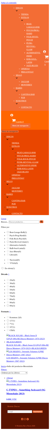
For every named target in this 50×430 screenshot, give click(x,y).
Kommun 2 (15, 317)
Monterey (26, 85)
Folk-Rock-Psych (26, 159)
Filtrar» (4, 369)
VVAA (14, 263)
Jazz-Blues (32, 65)
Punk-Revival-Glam (31, 46)
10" (12, 327)
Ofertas (25, 69)
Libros (13, 255)
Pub (23, 98)
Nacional (15, 260)
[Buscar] (41, 221)
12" (12, 321)
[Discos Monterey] (5, 64)
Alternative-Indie (27, 165)
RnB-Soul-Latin (25, 169)
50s (12, 290)
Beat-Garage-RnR (26, 153)
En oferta (10, 268)
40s (12, 286)
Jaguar (25, 81)
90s (12, 302)
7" (12, 324)
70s (12, 296)
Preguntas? (27, 72)
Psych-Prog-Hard (26, 156)
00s (12, 306)
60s (12, 293)
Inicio (3, 366)
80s (12, 299)
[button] (42, 222)
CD (12, 330)
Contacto (26, 107)
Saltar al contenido (9, 3)
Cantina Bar (28, 94)
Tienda (25, 14)
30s (12, 283)
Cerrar (3, 219)
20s (12, 280)
